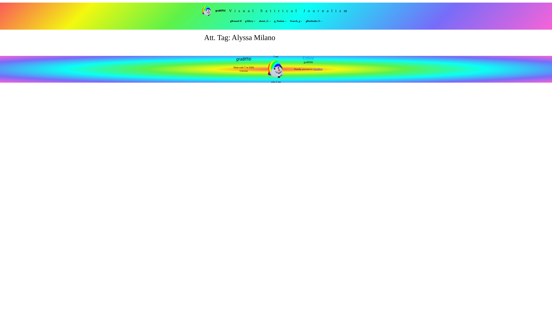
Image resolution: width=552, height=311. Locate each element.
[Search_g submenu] (301, 21)
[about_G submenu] (270, 21)
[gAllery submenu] (254, 21)
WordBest (317, 69)
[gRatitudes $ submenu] (321, 21)
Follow (308, 57)
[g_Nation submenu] (285, 21)
